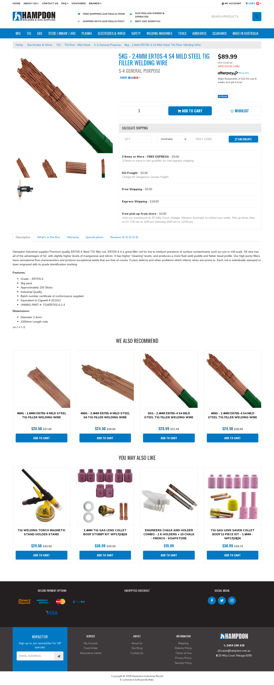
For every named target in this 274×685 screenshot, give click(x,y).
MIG (18, 33)
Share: (124, 77)
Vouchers (79, 3)
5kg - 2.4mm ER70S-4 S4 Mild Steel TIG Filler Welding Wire (162, 45)
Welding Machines (159, 33)
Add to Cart (192, 110)
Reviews (116, 237)
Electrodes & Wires (111, 33)
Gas (39, 33)
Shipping (183, 643)
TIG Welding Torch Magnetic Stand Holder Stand (41, 532)
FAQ (64, 3)
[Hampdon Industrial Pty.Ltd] (34, 16)
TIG (29, 33)
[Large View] (23, 167)
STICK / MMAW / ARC (62, 33)
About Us (30, 3)
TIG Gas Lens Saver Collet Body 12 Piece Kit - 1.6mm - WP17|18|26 (233, 534)
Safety (136, 33)
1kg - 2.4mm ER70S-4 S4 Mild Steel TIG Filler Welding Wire (168, 415)
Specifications (95, 237)
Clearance (219, 33)
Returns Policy (183, 648)
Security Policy (183, 663)
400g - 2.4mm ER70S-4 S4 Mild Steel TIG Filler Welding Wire (232, 415)
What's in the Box (48, 237)
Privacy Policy (183, 658)
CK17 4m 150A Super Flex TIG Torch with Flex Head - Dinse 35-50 (35, 668)
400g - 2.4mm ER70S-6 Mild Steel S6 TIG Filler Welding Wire (105, 415)
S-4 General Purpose (107, 45)
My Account (233, 3)
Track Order (90, 648)
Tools (182, 33)
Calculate (244, 139)
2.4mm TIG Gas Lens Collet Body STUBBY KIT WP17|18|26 (105, 532)
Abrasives (199, 33)
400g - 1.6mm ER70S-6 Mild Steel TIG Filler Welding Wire (41, 415)
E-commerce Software (132, 679)
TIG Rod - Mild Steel (77, 45)
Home (16, 3)
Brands (94, 3)
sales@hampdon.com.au (235, 651)
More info (243, 73)
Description (23, 237)
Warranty (73, 237)
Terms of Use (183, 653)
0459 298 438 (235, 645)
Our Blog (137, 648)
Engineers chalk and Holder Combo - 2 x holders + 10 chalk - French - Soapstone (168, 534)
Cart (253, 3)
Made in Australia (245, 33)
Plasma (87, 33)
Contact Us (50, 3)
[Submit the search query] (256, 16)
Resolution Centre (90, 653)
